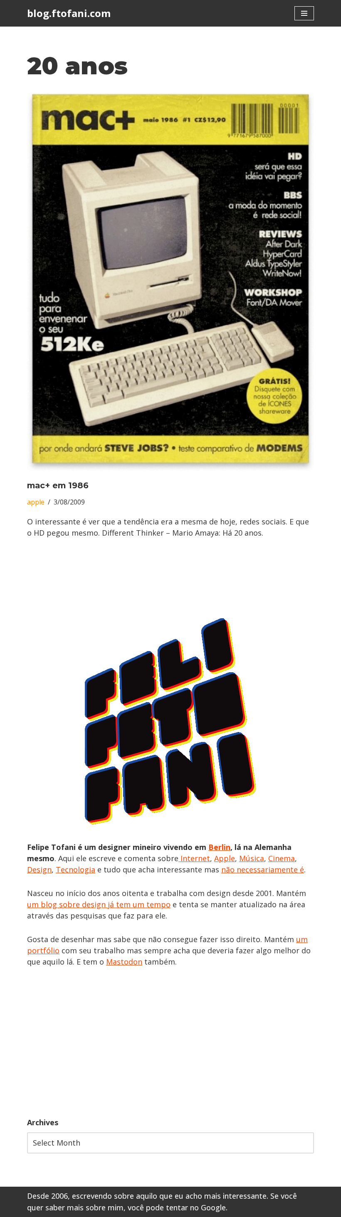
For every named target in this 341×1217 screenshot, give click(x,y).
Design (39, 869)
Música (251, 858)
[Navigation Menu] (304, 13)
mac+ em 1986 (58, 485)
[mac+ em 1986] (170, 282)
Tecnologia (75, 869)
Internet (194, 858)
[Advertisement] (170, 1042)
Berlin (219, 847)
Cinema (281, 858)
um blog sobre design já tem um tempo (98, 904)
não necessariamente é (262, 869)
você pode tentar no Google (177, 1207)
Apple (224, 858)
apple (35, 502)
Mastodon (124, 962)
